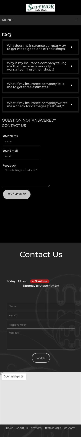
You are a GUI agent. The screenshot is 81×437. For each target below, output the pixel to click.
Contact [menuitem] (69, 428)
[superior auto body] (40, 8)
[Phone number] (35, 267)
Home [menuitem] (9, 428)
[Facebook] (35, 275)
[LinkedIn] (46, 275)
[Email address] (41, 267)
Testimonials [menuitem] (53, 428)
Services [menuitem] (36, 428)
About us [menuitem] (22, 428)
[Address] (46, 267)
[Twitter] (41, 275)
